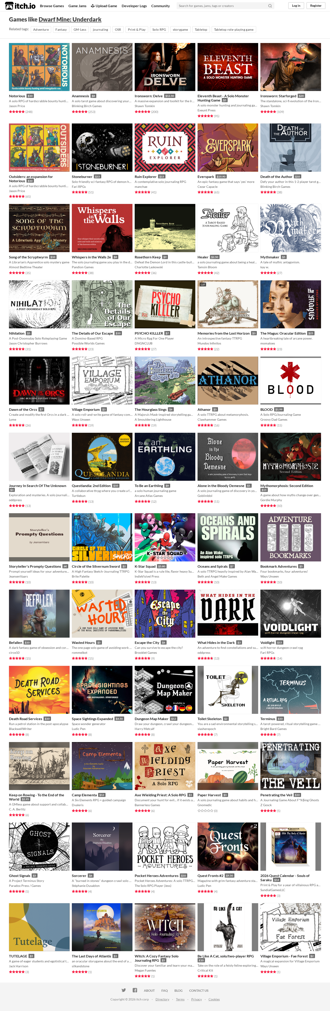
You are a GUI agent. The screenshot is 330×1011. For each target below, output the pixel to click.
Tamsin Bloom (207, 267)
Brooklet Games (146, 652)
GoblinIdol (205, 496)
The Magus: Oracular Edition (283, 333)
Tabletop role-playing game (234, 29)
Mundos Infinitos (209, 343)
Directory (162, 999)
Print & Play (137, 29)
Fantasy (61, 29)
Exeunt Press (207, 110)
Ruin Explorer (146, 176)
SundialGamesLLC (272, 890)
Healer (203, 257)
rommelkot (79, 652)
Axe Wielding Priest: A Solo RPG (160, 795)
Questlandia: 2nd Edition (91, 485)
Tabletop (201, 29)
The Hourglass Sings (151, 409)
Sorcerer (79, 875)
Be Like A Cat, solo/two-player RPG (226, 956)
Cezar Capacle (208, 186)
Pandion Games (83, 267)
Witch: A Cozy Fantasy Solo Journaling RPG (156, 958)
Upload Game (106, 6)
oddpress (15, 500)
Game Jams (77, 6)
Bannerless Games (147, 805)
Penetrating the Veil (276, 795)
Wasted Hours (83, 642)
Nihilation (16, 333)
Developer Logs (134, 6)
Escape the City (147, 642)
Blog (178, 990)
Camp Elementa (84, 795)
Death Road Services (25, 719)
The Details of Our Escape (92, 333)
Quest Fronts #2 (210, 875)
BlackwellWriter (20, 729)
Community (160, 6)
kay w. (264, 267)
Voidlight (267, 642)
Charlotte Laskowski (149, 267)
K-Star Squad (145, 566)
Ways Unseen (81, 419)
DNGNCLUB (143, 343)
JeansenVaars (18, 576)
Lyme (12, 419)
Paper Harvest (209, 795)
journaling (100, 29)
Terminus (267, 719)
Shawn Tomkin (145, 106)
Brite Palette (80, 576)
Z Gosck (266, 805)
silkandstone (80, 966)
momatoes (267, 343)
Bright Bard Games (273, 729)
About (149, 990)
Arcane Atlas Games (149, 496)
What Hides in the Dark (216, 642)
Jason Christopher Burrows (28, 343)
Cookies (214, 999)
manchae (141, 186)
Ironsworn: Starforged (278, 96)
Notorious (17, 96)
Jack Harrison (18, 966)
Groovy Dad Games (273, 419)
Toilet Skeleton (210, 719)
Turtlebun (79, 496)
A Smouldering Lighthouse (153, 419)
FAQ (164, 990)
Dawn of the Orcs (23, 409)
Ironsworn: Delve (149, 96)
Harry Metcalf (144, 729)
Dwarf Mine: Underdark (70, 19)
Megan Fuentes (145, 970)
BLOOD (266, 409)
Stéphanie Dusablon (86, 886)
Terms (180, 999)
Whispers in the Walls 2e (91, 257)
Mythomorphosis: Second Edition (286, 485)
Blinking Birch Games (87, 106)
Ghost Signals (19, 875)
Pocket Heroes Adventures (156, 875)
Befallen (15, 642)
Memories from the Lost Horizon (224, 333)
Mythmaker (269, 257)
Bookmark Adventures (278, 566)
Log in (296, 5)
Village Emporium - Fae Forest (284, 956)
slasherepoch (207, 729)
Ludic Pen (79, 729)
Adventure (41, 29)
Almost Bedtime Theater (26, 267)
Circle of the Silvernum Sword (96, 566)
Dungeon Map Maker (152, 719)
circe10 (14, 652)
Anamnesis (80, 96)
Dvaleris (78, 805)
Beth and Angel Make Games (217, 576)
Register (316, 5)
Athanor (204, 409)
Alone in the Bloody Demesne (221, 485)
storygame (180, 29)
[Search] (270, 5)
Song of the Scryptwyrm (28, 257)
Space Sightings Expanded (92, 719)
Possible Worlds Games (88, 343)
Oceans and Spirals (213, 566)
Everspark (206, 176)
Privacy (196, 999)
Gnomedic (205, 805)
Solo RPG (159, 29)
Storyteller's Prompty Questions (35, 566)
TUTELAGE (18, 956)
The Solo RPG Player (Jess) (153, 886)
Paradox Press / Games (25, 886)
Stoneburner (82, 176)
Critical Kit (205, 970)
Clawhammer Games (212, 419)
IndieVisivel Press (147, 576)
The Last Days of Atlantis (91, 956)
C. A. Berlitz (17, 809)
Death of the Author (276, 176)
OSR (118, 29)
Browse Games (52, 6)
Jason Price (17, 106)
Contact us (199, 990)
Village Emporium (86, 409)
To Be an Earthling (149, 485)
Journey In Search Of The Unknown (37, 485)
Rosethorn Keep (148, 257)
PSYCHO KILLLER (149, 333)
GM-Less (80, 29)
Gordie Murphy (271, 500)
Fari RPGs (79, 186)
